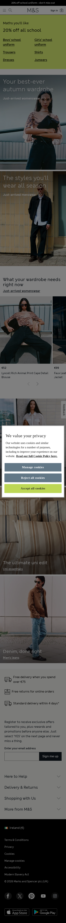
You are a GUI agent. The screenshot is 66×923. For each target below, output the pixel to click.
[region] (33, 462)
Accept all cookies (33, 488)
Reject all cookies (33, 477)
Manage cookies (33, 467)
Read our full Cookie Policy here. (36, 455)
